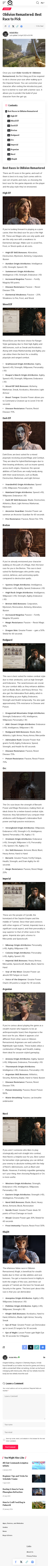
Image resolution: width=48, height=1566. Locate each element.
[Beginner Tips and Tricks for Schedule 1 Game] (38, 1479)
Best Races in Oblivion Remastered (23, 111)
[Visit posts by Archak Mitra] (5, 34)
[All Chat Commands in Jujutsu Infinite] (38, 1465)
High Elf (13, 116)
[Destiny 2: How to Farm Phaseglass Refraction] (38, 1492)
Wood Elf (15, 121)
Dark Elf (14, 125)
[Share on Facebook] (9, 26)
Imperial (14, 145)
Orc (12, 140)
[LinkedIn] (44, 1357)
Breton (14, 130)
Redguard (15, 135)
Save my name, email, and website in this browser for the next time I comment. (25, 1440)
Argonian (15, 149)
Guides (7, 9)
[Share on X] (13, 26)
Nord (13, 154)
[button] (5, 3)
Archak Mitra (13, 33)
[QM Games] (10, 3)
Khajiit (14, 159)
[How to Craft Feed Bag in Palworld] (38, 1505)
